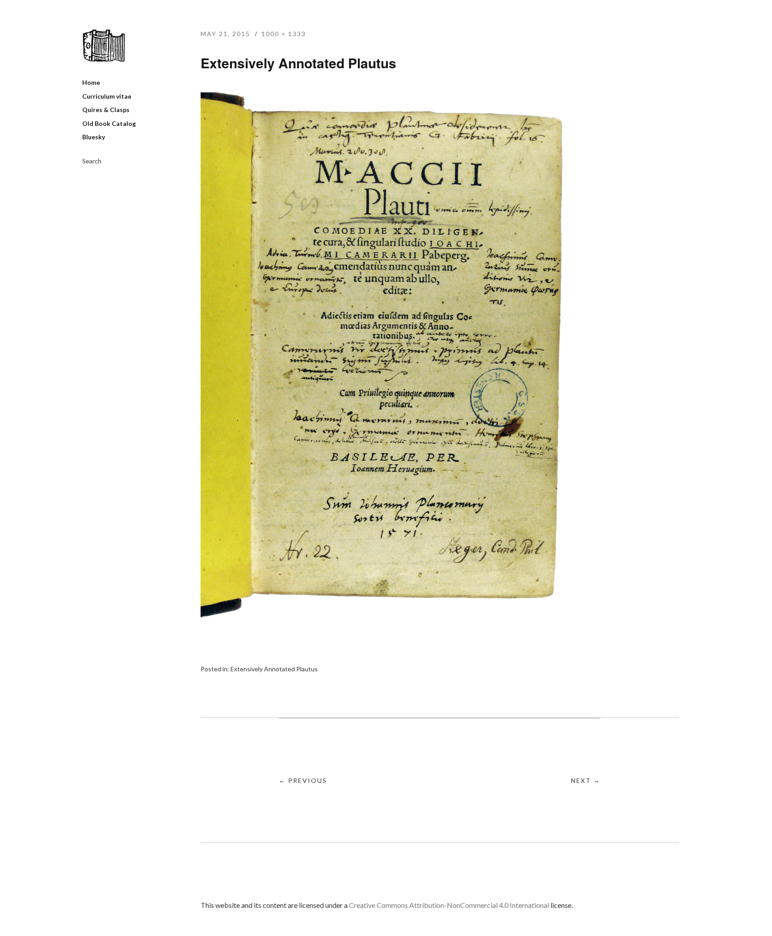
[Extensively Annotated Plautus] (398, 616)
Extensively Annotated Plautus (274, 669)
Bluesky (93, 137)
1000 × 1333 (283, 33)
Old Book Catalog (109, 123)
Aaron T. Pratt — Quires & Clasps (103, 45)
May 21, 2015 (225, 33)
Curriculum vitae (106, 96)
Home (91, 82)
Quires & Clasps (106, 109)
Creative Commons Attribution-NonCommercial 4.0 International (449, 905)
